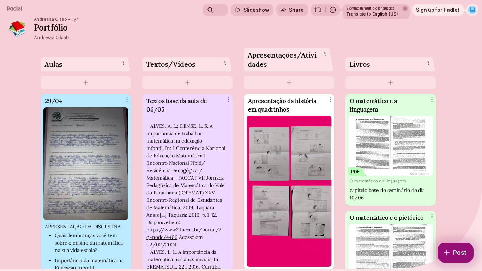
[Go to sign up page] (472, 10)
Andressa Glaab (50, 19)
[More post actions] (127, 99)
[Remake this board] (318, 10)
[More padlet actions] (333, 10)
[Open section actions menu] (123, 63)
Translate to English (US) (372, 14)
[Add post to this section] (86, 82)
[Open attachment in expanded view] (85, 163)
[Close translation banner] (405, 8)
